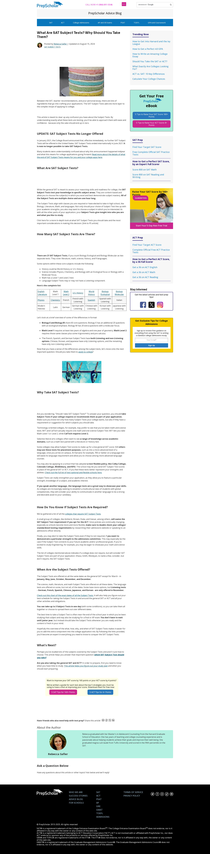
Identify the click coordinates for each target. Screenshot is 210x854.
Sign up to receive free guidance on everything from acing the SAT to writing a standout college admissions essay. (151, 333)
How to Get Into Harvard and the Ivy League (151, 42)
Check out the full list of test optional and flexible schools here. (73, 472)
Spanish (91, 300)
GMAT (99, 810)
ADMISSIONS (102, 817)
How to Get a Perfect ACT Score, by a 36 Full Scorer (151, 260)
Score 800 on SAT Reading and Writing (148, 176)
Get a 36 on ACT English (144, 267)
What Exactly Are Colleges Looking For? (150, 67)
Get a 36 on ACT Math (143, 272)
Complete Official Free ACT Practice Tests (151, 251)
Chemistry (55, 300)
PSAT (123, 22)
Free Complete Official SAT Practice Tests (151, 153)
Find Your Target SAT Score (146, 147)
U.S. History (78, 293)
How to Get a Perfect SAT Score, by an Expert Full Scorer (151, 163)
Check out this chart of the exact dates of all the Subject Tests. (65, 595)
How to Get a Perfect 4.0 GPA (147, 48)
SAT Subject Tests (52, 47)
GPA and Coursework (157, 22)
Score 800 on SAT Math (144, 169)
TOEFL (136, 22)
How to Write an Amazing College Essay (149, 55)
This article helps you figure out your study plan (86, 666)
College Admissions (81, 22)
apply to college (85, 352)
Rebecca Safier (60, 44)
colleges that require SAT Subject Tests (83, 514)
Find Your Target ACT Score (146, 244)
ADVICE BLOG (76, 799)
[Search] (170, 5)
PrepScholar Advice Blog (105, 13)
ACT (62, 22)
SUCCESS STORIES (78, 796)
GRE (98, 806)
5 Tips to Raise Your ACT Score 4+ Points (151, 124)
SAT (50, 22)
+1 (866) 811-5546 (104, 4)
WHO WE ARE (76, 792)
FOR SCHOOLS (76, 803)
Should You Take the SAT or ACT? (149, 61)
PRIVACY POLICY (131, 796)
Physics (41, 300)
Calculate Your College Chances (148, 78)
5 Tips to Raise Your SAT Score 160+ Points (151, 115)
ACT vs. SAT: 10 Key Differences (148, 73)
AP (97, 803)
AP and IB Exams (105, 22)
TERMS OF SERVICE (133, 792)
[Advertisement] (81, 57)
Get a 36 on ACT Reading (145, 277)
